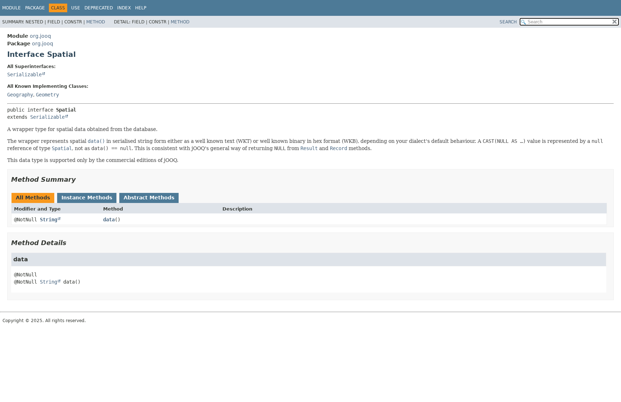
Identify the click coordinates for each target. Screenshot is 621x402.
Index (124, 7)
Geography (20, 95)
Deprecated (98, 7)
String (48, 219)
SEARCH (508, 21)
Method (95, 21)
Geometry (47, 95)
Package (35, 7)
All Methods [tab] (33, 197)
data (109, 219)
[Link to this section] (81, 179)
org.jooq (40, 36)
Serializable (24, 74)
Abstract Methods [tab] (149, 197)
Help (140, 7)
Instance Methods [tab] (86, 197)
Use (75, 7)
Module (11, 7)
